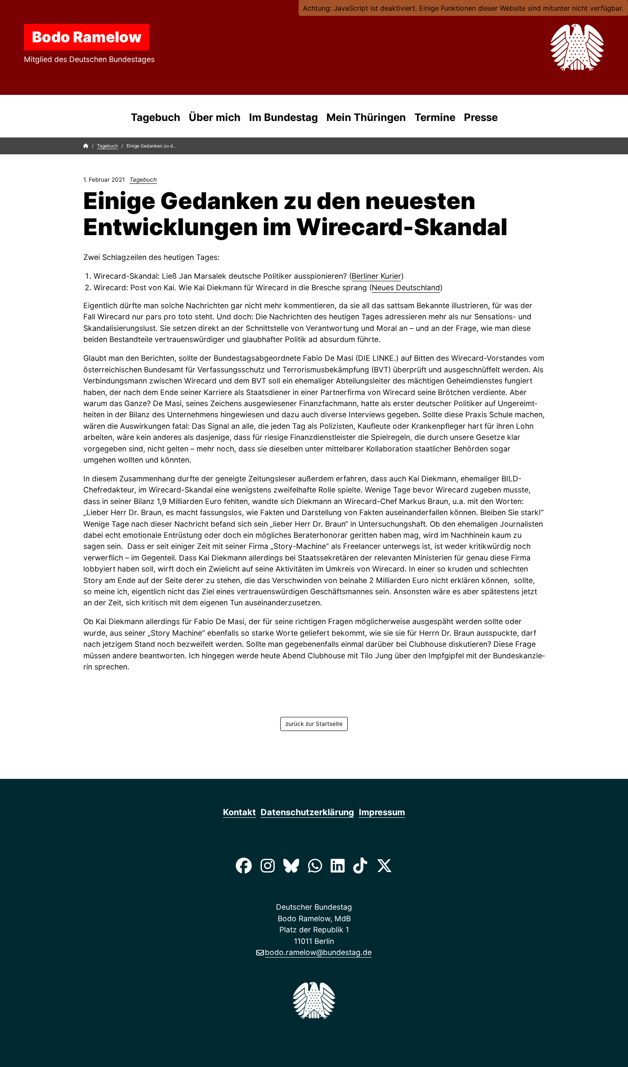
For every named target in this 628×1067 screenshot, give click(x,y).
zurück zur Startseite (314, 723)
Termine (434, 117)
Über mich (215, 117)
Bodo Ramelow (86, 37)
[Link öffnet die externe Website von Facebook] (244, 865)
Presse (481, 117)
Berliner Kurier (376, 275)
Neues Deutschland (406, 287)
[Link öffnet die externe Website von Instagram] (267, 865)
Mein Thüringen (366, 117)
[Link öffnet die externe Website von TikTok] (360, 865)
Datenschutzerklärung (307, 812)
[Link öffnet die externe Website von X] (384, 865)
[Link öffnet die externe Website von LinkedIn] (337, 865)
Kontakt (239, 812)
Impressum (382, 812)
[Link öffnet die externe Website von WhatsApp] (314, 865)
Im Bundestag (283, 117)
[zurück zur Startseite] (557, 47)
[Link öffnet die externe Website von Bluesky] (291, 865)
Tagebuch (155, 117)
